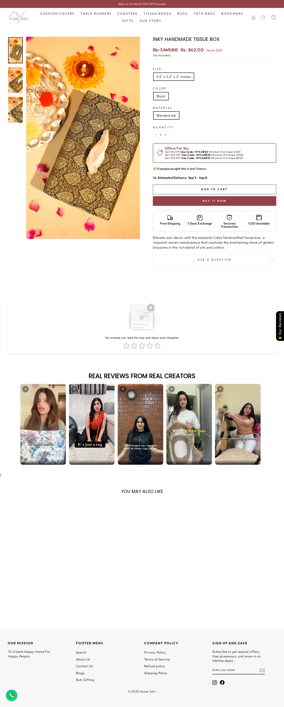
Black (160, 96)
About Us (83, 659)
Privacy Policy (155, 652)
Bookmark (232, 13)
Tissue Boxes (157, 13)
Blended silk (166, 115)
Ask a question (214, 259)
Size (157, 69)
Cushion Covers (57, 13)
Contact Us (84, 666)
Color (159, 88)
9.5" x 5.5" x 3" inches (173, 76)
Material (163, 108)
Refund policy (154, 666)
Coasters (127, 13)
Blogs (80, 673)
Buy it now (214, 201)
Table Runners (96, 13)
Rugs (182, 13)
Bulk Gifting (85, 680)
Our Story (150, 21)
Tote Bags (204, 13)
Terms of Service (157, 659)
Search (81, 652)
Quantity (163, 127)
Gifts (128, 21)
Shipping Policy (155, 673)
